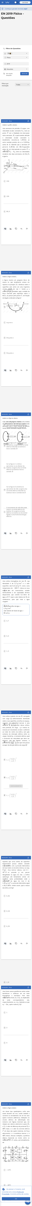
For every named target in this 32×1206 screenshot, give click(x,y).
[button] (25, 2)
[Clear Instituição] (24, 53)
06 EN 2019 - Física (7, 857)
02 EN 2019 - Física (7, 272)
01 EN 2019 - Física (7, 121)
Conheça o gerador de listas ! (16, 9)
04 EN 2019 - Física (7, 577)
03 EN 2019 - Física (7, 414)
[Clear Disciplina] (24, 57)
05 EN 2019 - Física (7, 712)
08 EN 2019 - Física (7, 1104)
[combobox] (16, 53)
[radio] (5, 151)
